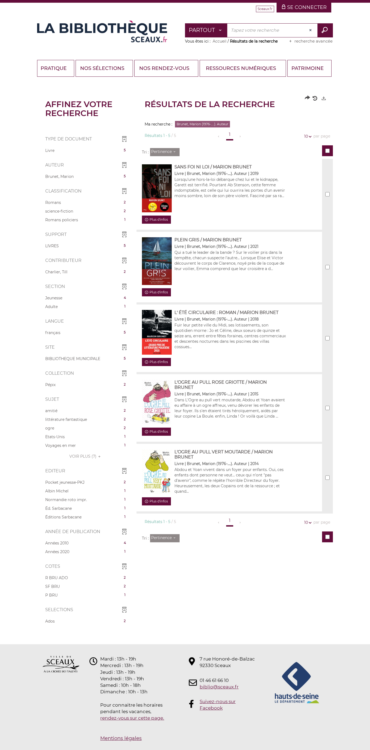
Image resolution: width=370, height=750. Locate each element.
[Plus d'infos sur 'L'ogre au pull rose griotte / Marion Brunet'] (157, 402)
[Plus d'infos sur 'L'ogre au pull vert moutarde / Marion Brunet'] (157, 471)
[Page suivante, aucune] (240, 136)
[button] (86, 150)
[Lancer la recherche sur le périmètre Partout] (325, 30)
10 (306, 136)
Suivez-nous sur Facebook (218, 705)
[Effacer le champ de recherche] (310, 30)
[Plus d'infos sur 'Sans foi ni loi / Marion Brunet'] (157, 188)
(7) (83, 456)
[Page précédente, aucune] (219, 136)
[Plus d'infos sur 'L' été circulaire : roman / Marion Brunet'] (157, 332)
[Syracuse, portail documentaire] (102, 31)
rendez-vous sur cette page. (132, 718)
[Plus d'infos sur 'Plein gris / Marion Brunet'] (157, 261)
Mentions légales (121, 738)
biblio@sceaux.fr (219, 687)
